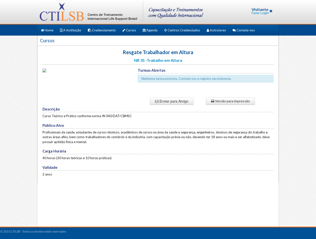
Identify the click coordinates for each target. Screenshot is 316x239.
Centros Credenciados (184, 30)
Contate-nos (245, 30)
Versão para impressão (232, 101)
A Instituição (72, 30)
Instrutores (218, 30)
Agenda (152, 30)
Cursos (131, 30)
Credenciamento (104, 30)
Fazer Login (260, 13)
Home (49, 30)
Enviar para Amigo (173, 101)
